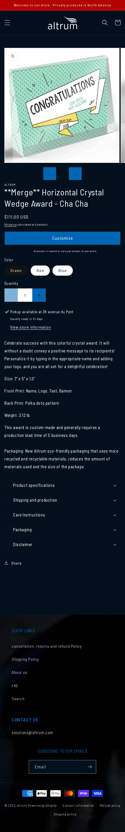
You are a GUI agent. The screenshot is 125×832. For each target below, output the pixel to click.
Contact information (78, 805)
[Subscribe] (89, 767)
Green (16, 270)
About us (19, 672)
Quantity (11, 283)
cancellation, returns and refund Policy (47, 646)
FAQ (15, 685)
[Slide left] (49, 173)
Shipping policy (65, 814)
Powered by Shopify (42, 805)
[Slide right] (75, 173)
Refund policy (110, 805)
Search (18, 698)
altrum (22, 805)
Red (40, 270)
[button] (7, 22)
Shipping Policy (25, 659)
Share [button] (16, 563)
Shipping (10, 224)
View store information (30, 327)
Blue (62, 270)
